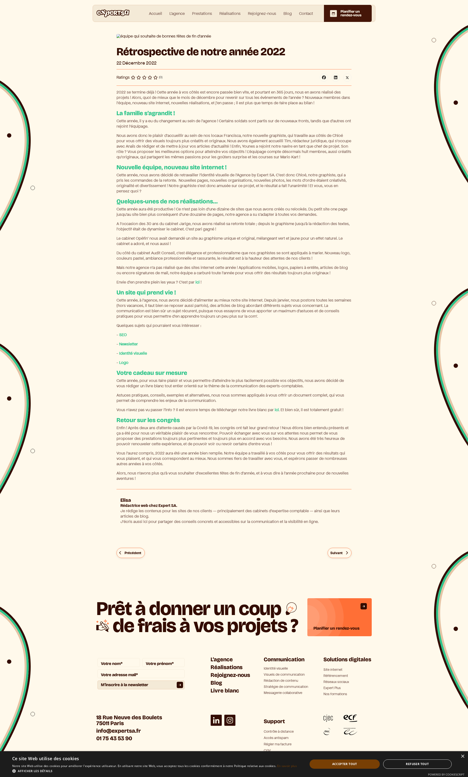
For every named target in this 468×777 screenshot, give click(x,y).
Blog (287, 13)
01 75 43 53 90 (114, 738)
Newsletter (128, 344)
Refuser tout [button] (417, 764)
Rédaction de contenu (281, 680)
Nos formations (335, 694)
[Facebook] (324, 77)
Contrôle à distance (279, 731)
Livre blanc (225, 690)
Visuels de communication (284, 674)
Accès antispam (276, 738)
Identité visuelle (133, 353)
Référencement (335, 675)
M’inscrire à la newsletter (124, 684)
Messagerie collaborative (283, 693)
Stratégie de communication (286, 686)
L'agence (177, 13)
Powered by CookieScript (446, 774)
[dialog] (234, 764)
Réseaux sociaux (336, 682)
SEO (123, 335)
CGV (267, 750)
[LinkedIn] (336, 77)
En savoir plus (287, 766)
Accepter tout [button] (344, 764)
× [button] (462, 756)
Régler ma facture (278, 744)
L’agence (222, 659)
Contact (306, 13)
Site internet (332, 669)
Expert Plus (332, 688)
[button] (154, 770)
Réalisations (230, 13)
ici (197, 282)
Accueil (155, 13)
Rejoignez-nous (262, 13)
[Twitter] (347, 77)
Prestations (202, 13)
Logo (123, 362)
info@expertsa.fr (118, 731)
